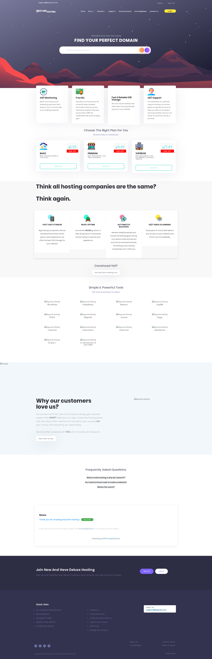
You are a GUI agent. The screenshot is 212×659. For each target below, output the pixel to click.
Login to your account (99, 622)
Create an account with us (101, 618)
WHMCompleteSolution (111, 538)
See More (58, 166)
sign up (147, 571)
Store (90, 11)
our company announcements (48, 610)
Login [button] (170, 11)
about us (134, 642)
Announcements (125, 11)
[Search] (141, 50)
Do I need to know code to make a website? (106, 482)
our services (135, 645)
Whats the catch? (106, 487)
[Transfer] (147, 50)
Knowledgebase (140, 11)
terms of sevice (168, 645)
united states (170, 653)
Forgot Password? (97, 614)
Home (83, 11)
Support (111, 11)
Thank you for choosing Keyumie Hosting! (59, 519)
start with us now (46, 438)
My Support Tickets (44, 618)
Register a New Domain (45, 622)
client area (94, 626)
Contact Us (154, 11)
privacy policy (169, 642)
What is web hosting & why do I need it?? (106, 477)
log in (161, 571)
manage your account (99, 630)
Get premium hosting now (106, 272)
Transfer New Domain (45, 626)
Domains (100, 11)
